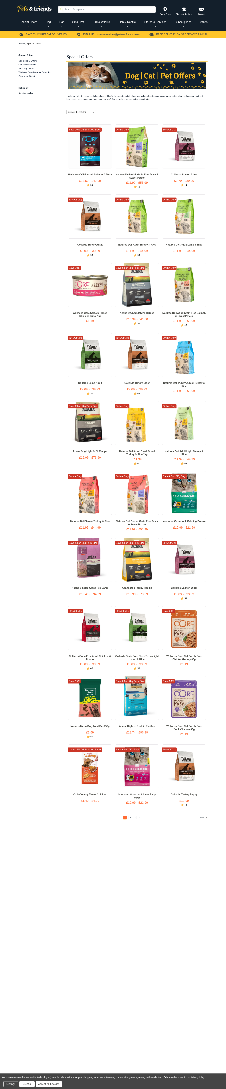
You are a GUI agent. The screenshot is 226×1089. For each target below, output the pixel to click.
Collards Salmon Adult (184, 174)
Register (188, 14)
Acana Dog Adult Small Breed (137, 313)
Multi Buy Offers (26, 68)
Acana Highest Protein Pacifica (137, 726)
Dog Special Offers (27, 61)
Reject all (27, 1084)
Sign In (179, 14)
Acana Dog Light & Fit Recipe (90, 451)
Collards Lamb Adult (90, 383)
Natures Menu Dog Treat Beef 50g (90, 726)
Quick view (86, 149)
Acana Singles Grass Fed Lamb (90, 588)
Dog (48, 22)
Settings (11, 1084)
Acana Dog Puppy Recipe (137, 588)
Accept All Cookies (48, 1084)
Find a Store (165, 14)
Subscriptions (183, 22)
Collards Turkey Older (137, 383)
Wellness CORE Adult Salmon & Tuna (90, 174)
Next (202, 818)
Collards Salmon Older (184, 588)
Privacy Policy (197, 1077)
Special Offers (28, 22)
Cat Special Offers (27, 64)
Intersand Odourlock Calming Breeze (184, 521)
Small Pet (78, 22)
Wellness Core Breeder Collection (34, 72)
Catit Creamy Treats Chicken (90, 794)
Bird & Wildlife (101, 22)
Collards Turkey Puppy (184, 794)
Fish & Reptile (127, 22)
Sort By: (71, 112)
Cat (61, 22)
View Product (89, 144)
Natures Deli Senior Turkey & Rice (90, 521)
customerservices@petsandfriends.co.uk (118, 34)
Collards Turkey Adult (90, 244)
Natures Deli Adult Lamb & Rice (184, 244)
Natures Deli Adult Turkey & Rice (137, 244)
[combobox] (106, 9)
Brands (203, 22)
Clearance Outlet (26, 76)
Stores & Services (155, 22)
